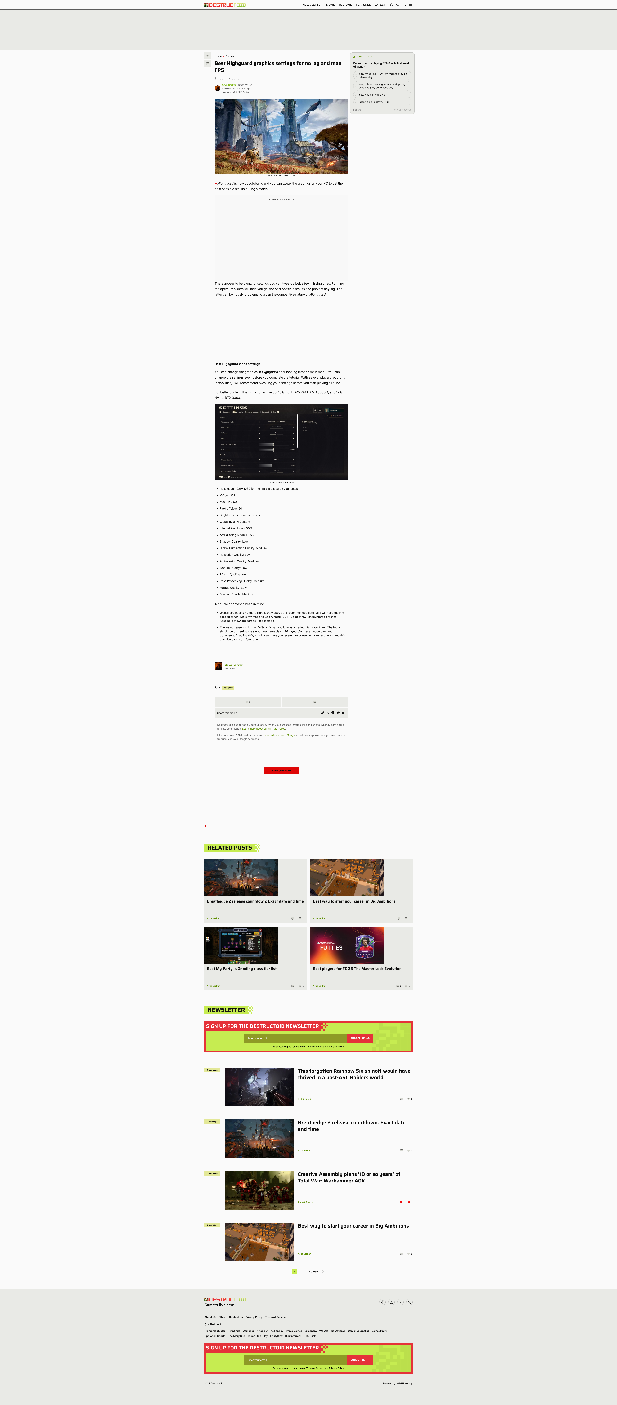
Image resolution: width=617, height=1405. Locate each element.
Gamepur (248, 1330)
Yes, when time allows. (372, 94)
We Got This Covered (332, 1330)
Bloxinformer (293, 1336)
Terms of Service (315, 1046)
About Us (210, 1317)
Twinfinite (234, 1330)
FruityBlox (276, 1336)
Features (363, 4)
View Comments (281, 771)
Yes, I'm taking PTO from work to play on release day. (383, 75)
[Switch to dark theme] (404, 5)
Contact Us (236, 1317)
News (330, 4)
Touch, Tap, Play (257, 1336)
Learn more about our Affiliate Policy (263, 728)
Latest (380, 4)
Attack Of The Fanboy (270, 1330)
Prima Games (294, 1330)
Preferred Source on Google (278, 735)
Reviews (345, 4)
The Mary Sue (236, 1336)
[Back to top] (205, 826)
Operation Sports (214, 1336)
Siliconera (311, 1330)
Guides (230, 56)
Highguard (228, 687)
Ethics (222, 1317)
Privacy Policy (336, 1046)
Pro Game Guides (215, 1330)
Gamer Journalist (358, 1330)
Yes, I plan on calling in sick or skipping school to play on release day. (382, 86)
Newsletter (312, 4)
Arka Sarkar (229, 85)
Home (218, 56)
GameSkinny (379, 1330)
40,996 (313, 1271)
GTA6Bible (310, 1336)
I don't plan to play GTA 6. (374, 101)
